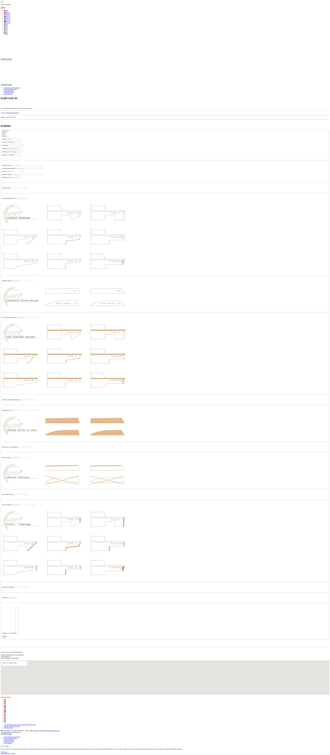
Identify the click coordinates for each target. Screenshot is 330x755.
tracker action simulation (8, 168)
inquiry (4, 132)
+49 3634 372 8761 (37, 730)
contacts (4, 171)
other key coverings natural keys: (11, 399)
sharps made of (6, 410)
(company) (5, 145)
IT (6, 31)
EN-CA (8, 20)
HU (4, 7)
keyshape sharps (6, 280)
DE (7, 10)
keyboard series (6, 165)
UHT (5, 732)
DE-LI (8, 17)
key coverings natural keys (9, 317)
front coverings (6, 505)
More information (5, 753)
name (3, 139)
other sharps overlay (7, 494)
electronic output (6, 174)
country (4, 151)
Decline (5, 752)
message (4, 136)
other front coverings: (8, 587)
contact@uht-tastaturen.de (12, 113)
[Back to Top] (2, 1)
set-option (4, 597)
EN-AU (8, 21)
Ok (1, 752)
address (4, 148)
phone (3, 155)
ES (7, 29)
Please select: (5, 131)
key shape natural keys (8, 198)
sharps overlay (6, 457)
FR (7, 26)
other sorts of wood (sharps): (10, 447)
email (3, 142)
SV (7, 32)
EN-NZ (8, 18)
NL (7, 27)
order (3, 134)
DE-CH (8, 14)
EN (7, 24)
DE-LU (8, 15)
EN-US (8, 23)
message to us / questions (9, 633)
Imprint (13, 753)
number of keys (6, 177)
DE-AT (8, 12)
